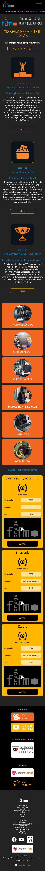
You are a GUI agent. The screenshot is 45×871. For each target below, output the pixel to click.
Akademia (22, 833)
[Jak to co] (30, 839)
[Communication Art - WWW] (22, 865)
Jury (22, 816)
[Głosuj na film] (22, 727)
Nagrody (23, 814)
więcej (23, 129)
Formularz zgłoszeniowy (22, 811)
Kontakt (22, 831)
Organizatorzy (22, 826)
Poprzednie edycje (22, 829)
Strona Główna (10, 11)
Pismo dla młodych (22, 856)
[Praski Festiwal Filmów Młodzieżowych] (8, 4)
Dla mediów (22, 809)
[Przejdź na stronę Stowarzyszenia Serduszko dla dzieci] (22, 772)
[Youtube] (21, 839)
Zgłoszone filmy (22, 807)
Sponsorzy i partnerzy (22, 827)
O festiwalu (22, 822)
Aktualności (22, 820)
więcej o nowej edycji (22, 48)
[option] (22, 750)
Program (23, 812)
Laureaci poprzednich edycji (22, 824)
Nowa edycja (22, 805)
